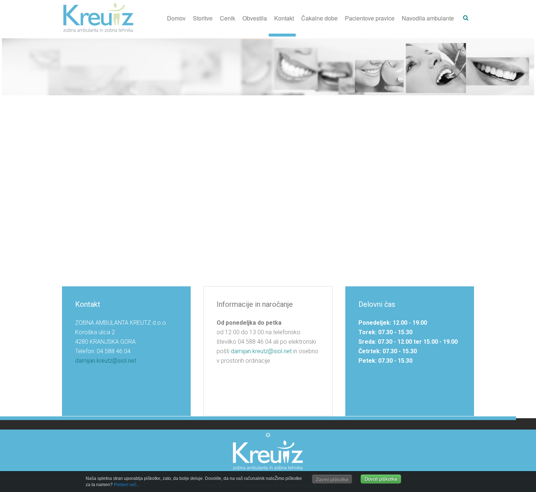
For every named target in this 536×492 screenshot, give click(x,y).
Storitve (203, 18)
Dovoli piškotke (381, 479)
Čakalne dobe (319, 18)
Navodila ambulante (428, 18)
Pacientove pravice (370, 18)
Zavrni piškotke (332, 479)
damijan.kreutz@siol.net (105, 360)
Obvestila (254, 18)
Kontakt (284, 18)
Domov (176, 18)
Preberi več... (127, 484)
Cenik (227, 18)
